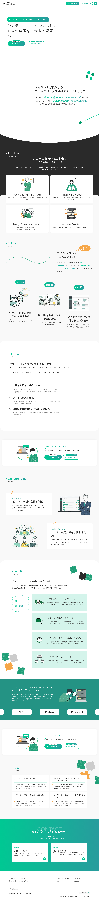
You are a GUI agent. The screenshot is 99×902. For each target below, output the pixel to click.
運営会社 (62, 896)
